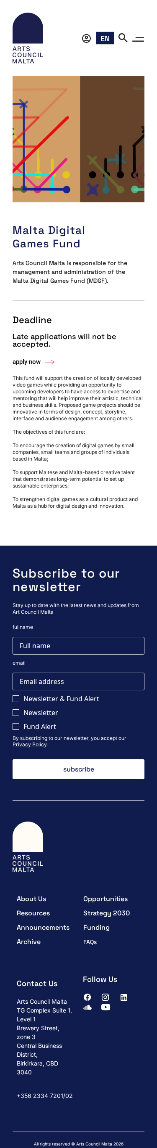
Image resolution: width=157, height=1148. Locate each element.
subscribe (78, 769)
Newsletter (40, 712)
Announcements (43, 927)
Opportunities (105, 898)
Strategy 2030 (106, 913)
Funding (96, 927)
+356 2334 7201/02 (45, 1095)
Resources (33, 913)
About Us (31, 898)
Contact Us (37, 983)
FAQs (90, 942)
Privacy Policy (29, 744)
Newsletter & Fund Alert (61, 698)
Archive (29, 941)
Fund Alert (39, 726)
